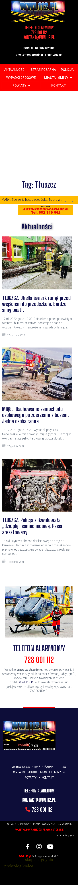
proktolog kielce (18, 866)
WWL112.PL (26, 682)
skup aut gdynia (39, 859)
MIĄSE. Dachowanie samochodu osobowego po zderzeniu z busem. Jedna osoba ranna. (35, 415)
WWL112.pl (25, 856)
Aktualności (37, 226)
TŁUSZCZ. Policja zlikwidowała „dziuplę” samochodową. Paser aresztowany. (32, 526)
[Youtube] (50, 846)
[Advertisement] (39, 136)
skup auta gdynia (65, 835)
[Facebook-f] (28, 846)
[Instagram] (39, 846)
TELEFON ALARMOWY (39, 648)
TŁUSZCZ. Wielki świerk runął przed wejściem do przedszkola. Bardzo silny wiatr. (36, 304)
